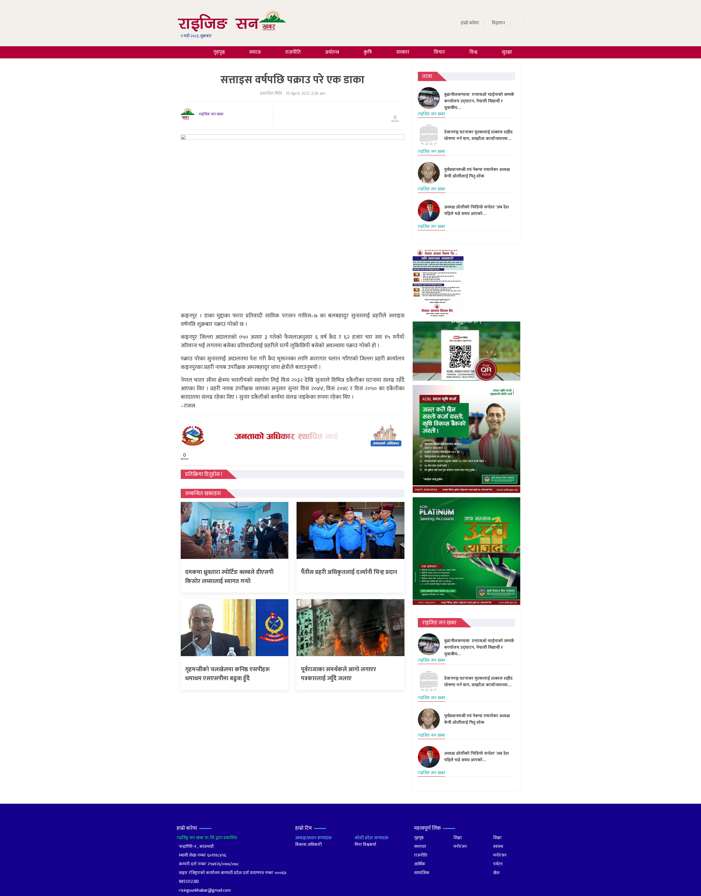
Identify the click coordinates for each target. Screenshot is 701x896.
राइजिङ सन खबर (211, 114)
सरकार (402, 52)
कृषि (368, 52)
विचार (439, 52)
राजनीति (293, 52)
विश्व (473, 52)
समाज (255, 52)
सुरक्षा (507, 52)
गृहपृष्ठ (219, 52)
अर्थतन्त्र (332, 52)
